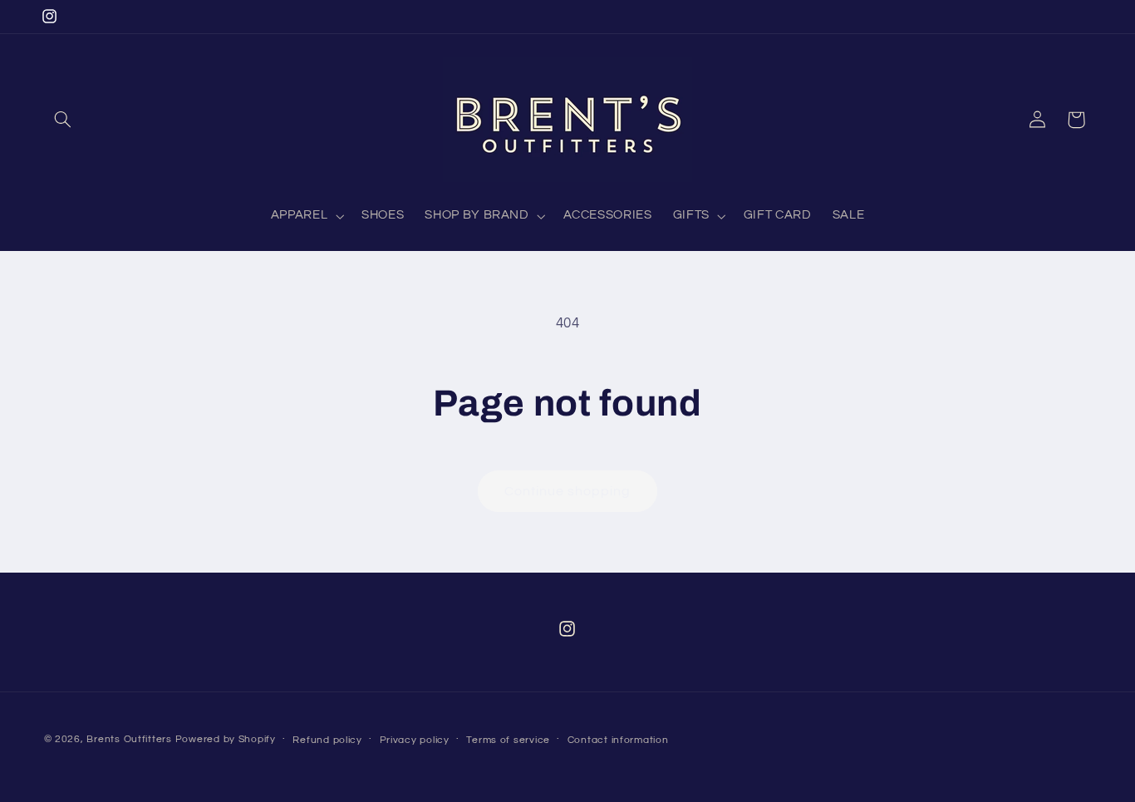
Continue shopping (567, 491)
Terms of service (508, 740)
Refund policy (327, 740)
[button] (63, 120)
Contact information (618, 740)
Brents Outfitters (129, 739)
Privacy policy (415, 740)
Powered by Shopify (225, 739)
